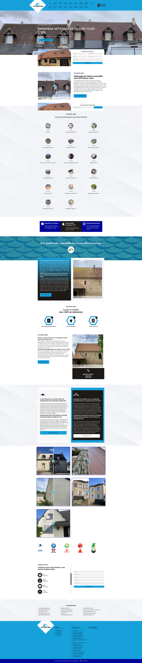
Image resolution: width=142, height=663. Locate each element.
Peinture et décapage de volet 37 (86, 3)
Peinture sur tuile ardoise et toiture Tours (92, 609)
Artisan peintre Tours (43, 611)
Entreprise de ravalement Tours (90, 613)
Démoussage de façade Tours (45, 608)
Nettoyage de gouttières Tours (90, 611)
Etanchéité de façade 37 (48, 178)
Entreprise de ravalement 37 (71, 7)
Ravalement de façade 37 (71, 132)
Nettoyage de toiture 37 (71, 147)
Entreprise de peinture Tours (44, 614)
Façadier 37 (50, 3)
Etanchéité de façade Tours (44, 609)
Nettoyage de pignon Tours (89, 614)
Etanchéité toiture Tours (88, 608)
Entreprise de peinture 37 (71, 178)
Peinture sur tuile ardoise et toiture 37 (81, 3)
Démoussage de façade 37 (48, 147)
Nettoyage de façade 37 (94, 132)
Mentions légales (74, 661)
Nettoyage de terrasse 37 (48, 208)
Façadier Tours (64, 613)
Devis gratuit (45, 294)
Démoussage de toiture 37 (93, 147)
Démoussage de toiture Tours (67, 614)
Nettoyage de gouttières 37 (94, 193)
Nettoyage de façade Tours (44, 613)
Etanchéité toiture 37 (93, 178)
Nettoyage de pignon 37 (71, 208)
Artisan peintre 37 (94, 162)
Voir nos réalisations (46, 39)
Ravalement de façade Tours (67, 609)
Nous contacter (79, 95)
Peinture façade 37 (48, 193)
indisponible (103, 4)
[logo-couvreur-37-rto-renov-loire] (45, 625)
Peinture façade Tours (65, 608)
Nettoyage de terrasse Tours (66, 611)
